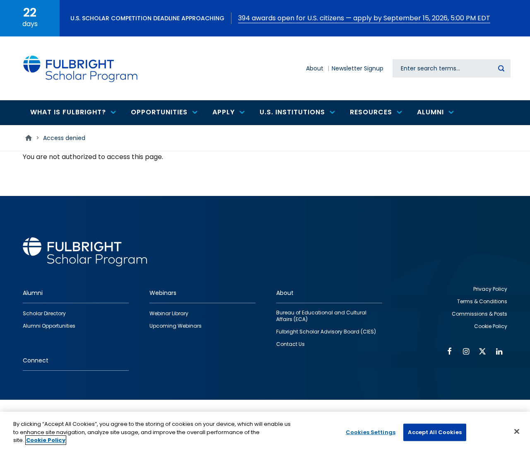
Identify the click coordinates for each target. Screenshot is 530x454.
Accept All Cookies (434, 432)
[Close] (517, 432)
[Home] (80, 68)
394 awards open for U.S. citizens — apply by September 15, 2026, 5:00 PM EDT (364, 18)
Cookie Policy (45, 440)
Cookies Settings (370, 432)
